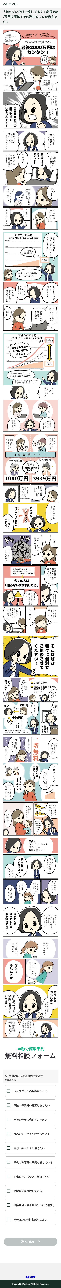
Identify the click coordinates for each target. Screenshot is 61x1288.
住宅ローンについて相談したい (32, 1176)
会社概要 (30, 1277)
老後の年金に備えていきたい (30, 1119)
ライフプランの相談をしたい (30, 1091)
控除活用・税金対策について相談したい (34, 1207)
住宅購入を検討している (28, 1191)
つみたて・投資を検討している (32, 1134)
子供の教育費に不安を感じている (33, 1162)
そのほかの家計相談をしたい (30, 1219)
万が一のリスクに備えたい (29, 1148)
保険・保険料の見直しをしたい (32, 1105)
